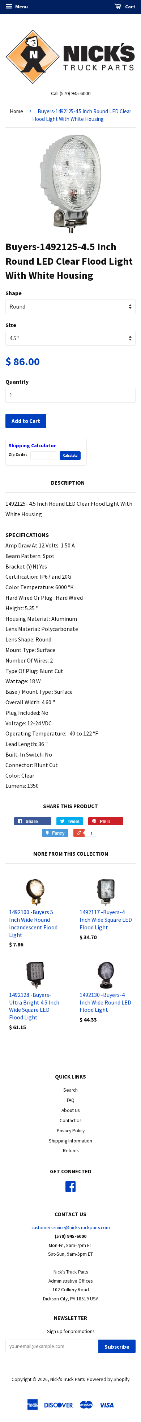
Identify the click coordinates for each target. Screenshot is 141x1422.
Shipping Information (70, 1141)
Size (10, 325)
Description (68, 482)
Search (70, 1090)
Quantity (17, 381)
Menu (21, 6)
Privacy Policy (71, 1131)
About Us (70, 1110)
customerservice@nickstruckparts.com (70, 1228)
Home (16, 111)
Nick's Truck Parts (67, 1379)
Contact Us (70, 1120)
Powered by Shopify (108, 1379)
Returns (70, 1151)
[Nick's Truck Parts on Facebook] (70, 1189)
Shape (13, 293)
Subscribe (116, 1346)
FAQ (70, 1100)
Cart (130, 6)
